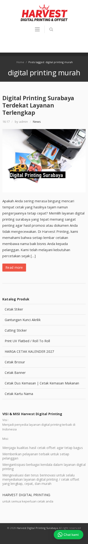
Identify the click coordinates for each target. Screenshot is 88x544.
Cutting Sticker (16, 330)
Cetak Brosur (15, 362)
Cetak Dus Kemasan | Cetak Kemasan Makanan (42, 383)
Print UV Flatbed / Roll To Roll (27, 341)
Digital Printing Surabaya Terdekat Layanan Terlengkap (38, 105)
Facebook (39, 537)
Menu (37, 31)
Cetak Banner (15, 372)
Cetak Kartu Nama (19, 393)
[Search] (51, 29)
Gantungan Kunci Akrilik (23, 320)
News (37, 121)
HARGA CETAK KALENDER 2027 (29, 351)
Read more (14, 267)
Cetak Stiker (14, 309)
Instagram (49, 537)
